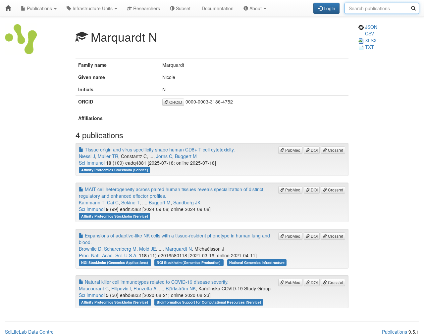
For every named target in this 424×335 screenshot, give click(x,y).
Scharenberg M (120, 248)
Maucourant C (94, 288)
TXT (369, 47)
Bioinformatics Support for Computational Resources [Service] (209, 302)
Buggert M (186, 156)
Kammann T (91, 202)
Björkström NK (181, 288)
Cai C (113, 202)
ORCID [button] (175, 102)
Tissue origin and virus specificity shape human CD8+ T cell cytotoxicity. (159, 149)
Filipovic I (121, 288)
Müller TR (108, 156)
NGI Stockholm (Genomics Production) (189, 262)
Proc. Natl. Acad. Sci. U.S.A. (108, 255)
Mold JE (147, 248)
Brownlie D (90, 248)
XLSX (370, 40)
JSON (370, 26)
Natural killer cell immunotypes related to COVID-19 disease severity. (156, 281)
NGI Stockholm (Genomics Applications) (115, 262)
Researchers (146, 8)
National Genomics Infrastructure (257, 262)
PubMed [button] (292, 150)
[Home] (8, 8)
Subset (182, 8)
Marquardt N (178, 248)
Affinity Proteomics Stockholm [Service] (114, 169)
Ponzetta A (144, 288)
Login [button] (328, 8)
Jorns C (164, 156)
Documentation (217, 8)
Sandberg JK (186, 202)
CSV (369, 33)
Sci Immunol (92, 162)
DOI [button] (314, 150)
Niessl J (87, 156)
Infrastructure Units (92, 8)
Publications (39, 8)
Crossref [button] (335, 150)
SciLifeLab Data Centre (29, 331)
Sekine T (130, 202)
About (255, 8)
